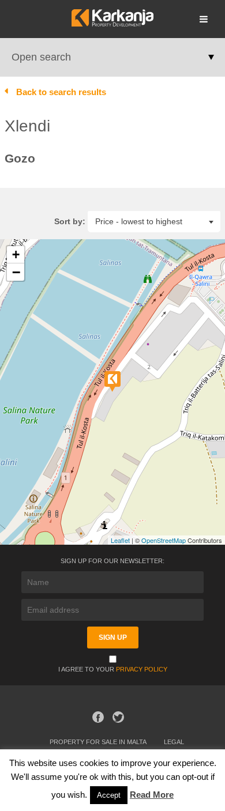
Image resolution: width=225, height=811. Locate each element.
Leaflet (120, 540)
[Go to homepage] (112, 23)
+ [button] (16, 254)
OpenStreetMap (163, 540)
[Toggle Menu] (203, 19)
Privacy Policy (141, 669)
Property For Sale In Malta (98, 741)
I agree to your (112, 669)
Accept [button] (109, 795)
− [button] (16, 272)
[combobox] (154, 221)
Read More (152, 794)
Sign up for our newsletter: (112, 560)
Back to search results (61, 92)
